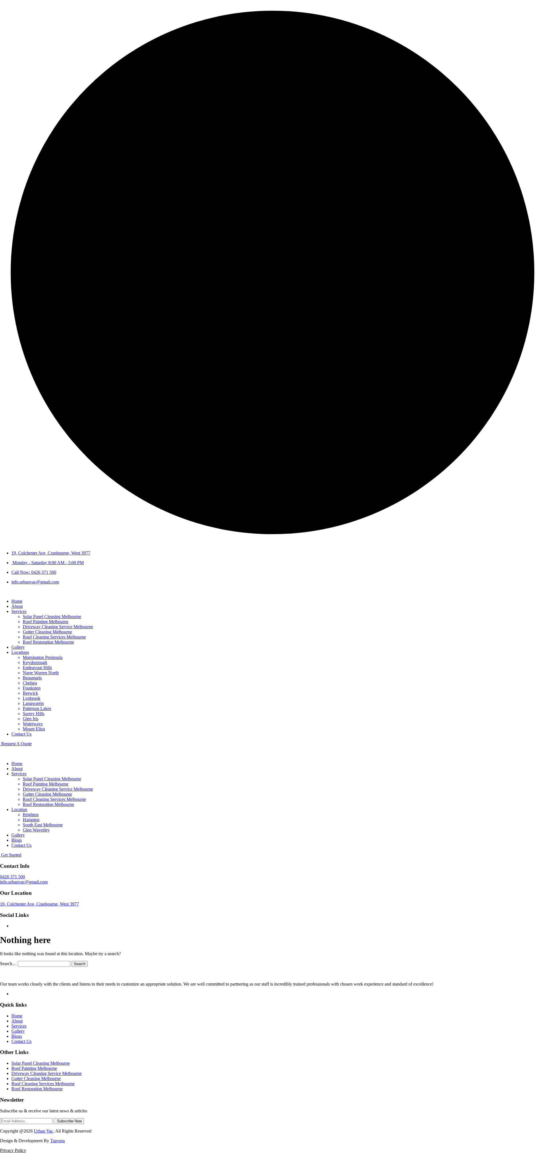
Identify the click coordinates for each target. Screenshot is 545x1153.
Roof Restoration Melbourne (48, 642)
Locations (20, 652)
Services (18, 611)
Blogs (16, 840)
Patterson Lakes (37, 708)
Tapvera (57, 1140)
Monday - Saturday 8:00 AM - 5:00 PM (47, 562)
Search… (8, 963)
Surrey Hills (33, 713)
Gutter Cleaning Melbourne (47, 631)
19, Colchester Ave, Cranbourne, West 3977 (50, 553)
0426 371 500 (12, 876)
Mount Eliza (34, 728)
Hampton (31, 819)
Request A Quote (16, 743)
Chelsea (30, 683)
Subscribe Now (69, 1121)
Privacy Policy (13, 1150)
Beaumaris (32, 677)
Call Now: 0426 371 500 (33, 572)
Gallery (18, 647)
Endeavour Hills (37, 667)
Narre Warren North (41, 672)
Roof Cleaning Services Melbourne (54, 637)
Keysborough (35, 662)
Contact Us (21, 734)
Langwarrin (33, 703)
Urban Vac (43, 1131)
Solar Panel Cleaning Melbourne (52, 616)
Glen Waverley (36, 830)
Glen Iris (30, 718)
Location (19, 809)
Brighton (31, 814)
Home (16, 601)
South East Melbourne (43, 824)
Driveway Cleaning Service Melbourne (58, 626)
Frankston (32, 688)
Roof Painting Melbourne (45, 621)
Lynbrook (31, 698)
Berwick (30, 693)
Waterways (33, 723)
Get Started (10, 854)
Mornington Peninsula (42, 657)
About (17, 606)
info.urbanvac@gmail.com (35, 581)
